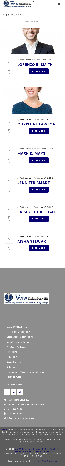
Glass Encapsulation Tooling (20, 337)
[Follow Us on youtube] (20, 392)
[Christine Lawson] (32, 100)
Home (26, 22)
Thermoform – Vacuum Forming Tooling (25, 372)
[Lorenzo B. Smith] (32, 41)
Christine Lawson (36, 124)
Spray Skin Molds (15, 362)
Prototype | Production (17, 347)
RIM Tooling (12, 352)
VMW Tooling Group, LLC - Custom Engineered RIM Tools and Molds (35, 450)
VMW (5, 429)
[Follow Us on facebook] (7, 392)
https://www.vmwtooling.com (21, 418)
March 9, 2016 (47, 60)
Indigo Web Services (45, 461)
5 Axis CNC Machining (17, 327)
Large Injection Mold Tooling (20, 342)
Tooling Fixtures (14, 377)
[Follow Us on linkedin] (13, 392)
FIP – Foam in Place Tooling (19, 332)
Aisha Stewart (32, 241)
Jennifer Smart (33, 182)
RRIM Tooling (13, 357)
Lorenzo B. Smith (35, 64)
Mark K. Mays (31, 153)
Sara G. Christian (36, 211)
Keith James (25, 60)
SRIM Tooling (13, 367)
